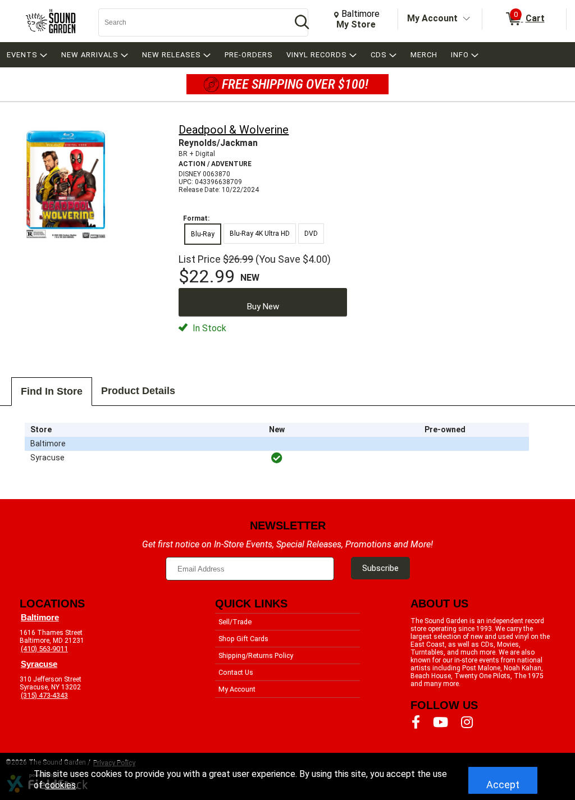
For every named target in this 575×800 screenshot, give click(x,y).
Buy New (263, 306)
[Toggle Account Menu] (466, 19)
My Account (432, 18)
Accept (502, 784)
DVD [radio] (311, 233)
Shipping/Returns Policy (255, 655)
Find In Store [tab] (52, 391)
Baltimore (40, 617)
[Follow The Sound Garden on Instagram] (467, 722)
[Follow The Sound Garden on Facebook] (415, 722)
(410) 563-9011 (44, 648)
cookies (60, 785)
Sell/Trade (235, 622)
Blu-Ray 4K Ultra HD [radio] (260, 233)
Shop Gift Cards (243, 638)
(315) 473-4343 (44, 695)
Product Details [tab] (138, 390)
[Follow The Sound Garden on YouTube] (440, 722)
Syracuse (39, 664)
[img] (276, 458)
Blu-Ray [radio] (203, 234)
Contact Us (235, 672)
